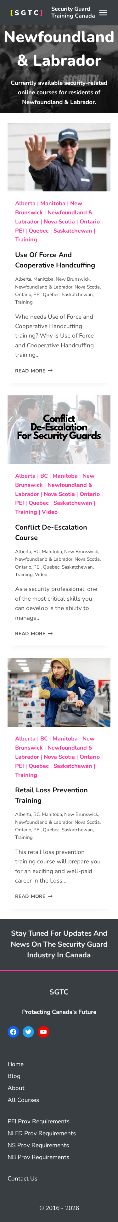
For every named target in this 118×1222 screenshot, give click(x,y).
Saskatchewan (72, 230)
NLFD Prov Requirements (42, 1133)
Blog (14, 1076)
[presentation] (59, 157)
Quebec (39, 230)
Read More (34, 371)
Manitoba (52, 203)
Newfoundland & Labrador (43, 287)
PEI (19, 230)
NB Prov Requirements (38, 1157)
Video (50, 512)
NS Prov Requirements (38, 1145)
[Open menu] (103, 12)
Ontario (90, 221)
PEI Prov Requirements (39, 1121)
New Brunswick (73, 279)
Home (16, 1064)
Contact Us (22, 1179)
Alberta (25, 203)
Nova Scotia (59, 221)
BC (44, 476)
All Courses (23, 1100)
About (16, 1088)
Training (26, 239)
